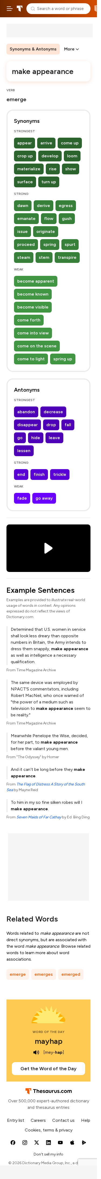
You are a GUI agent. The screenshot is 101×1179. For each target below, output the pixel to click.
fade (22, 498)
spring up (62, 358)
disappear (27, 424)
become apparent (35, 281)
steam (23, 257)
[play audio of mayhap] (36, 1052)
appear (24, 142)
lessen (23, 450)
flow (48, 218)
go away (44, 498)
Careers (38, 1120)
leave (54, 437)
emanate (26, 218)
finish (39, 474)
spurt (70, 244)
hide (35, 437)
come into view (33, 333)
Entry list (15, 1120)
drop (51, 424)
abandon (26, 411)
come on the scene (37, 345)
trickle (59, 474)
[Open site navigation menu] (9, 8)
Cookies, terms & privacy (48, 1130)
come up (70, 142)
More (69, 49)
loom (72, 155)
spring (49, 244)
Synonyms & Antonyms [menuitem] (33, 49)
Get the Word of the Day (48, 1069)
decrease (53, 411)
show (70, 168)
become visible (32, 307)
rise (53, 168)
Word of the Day (49, 1032)
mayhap (48, 1041)
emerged (70, 974)
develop (49, 155)
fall (68, 424)
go (20, 437)
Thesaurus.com (20, 8)
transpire (67, 257)
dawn (22, 205)
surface (25, 181)
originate (45, 231)
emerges (43, 974)
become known (32, 294)
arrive (46, 142)
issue (22, 231)
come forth (28, 320)
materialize (28, 168)
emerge (18, 974)
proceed (26, 244)
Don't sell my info (48, 1154)
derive (43, 205)
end (21, 474)
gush (67, 218)
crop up (25, 155)
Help (85, 1120)
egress (66, 205)
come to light (31, 358)
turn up (48, 181)
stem (44, 257)
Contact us (63, 1120)
